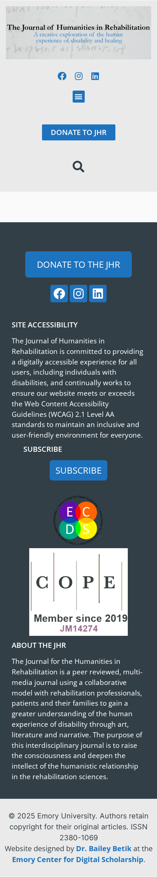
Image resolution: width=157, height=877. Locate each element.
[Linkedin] (95, 76)
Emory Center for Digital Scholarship (77, 859)
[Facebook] (62, 76)
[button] (79, 97)
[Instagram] (78, 76)
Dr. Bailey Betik (103, 848)
